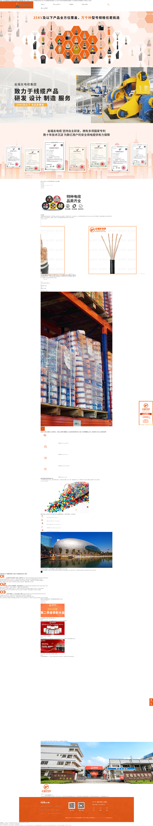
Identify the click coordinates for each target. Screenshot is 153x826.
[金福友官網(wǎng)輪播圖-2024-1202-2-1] (76, 151)
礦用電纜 (58, 809)
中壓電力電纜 (59, 813)
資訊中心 (52, 599)
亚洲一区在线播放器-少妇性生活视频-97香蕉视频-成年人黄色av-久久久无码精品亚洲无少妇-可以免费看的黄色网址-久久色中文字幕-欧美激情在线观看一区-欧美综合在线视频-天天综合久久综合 (45, 0)
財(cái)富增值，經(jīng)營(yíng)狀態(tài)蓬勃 (49, 653)
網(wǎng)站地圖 (52, 813)
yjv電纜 (5, 822)
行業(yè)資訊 (43, 601)
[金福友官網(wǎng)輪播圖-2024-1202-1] (76, 37)
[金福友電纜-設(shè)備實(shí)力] (60, 320)
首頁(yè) (43, 5)
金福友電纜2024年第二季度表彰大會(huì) (48, 618)
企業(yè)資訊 (85, 5)
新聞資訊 (51, 806)
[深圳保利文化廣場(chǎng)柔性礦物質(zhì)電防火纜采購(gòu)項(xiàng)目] (76, 567)
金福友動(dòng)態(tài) (45, 600)
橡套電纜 (58, 806)
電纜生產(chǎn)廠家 (17, 822)
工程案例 (71, 5)
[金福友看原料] (65, 512)
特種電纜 (42, 182)
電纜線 (12, 822)
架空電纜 (42, 187)
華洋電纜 (23, 822)
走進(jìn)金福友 (54, 741)
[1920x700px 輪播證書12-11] (76, 95)
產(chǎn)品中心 (56, 5)
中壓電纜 (42, 186)
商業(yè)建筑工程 (53, 524)
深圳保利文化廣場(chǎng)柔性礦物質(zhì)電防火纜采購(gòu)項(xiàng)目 (54, 568)
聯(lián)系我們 (51, 809)
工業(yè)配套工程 (53, 531)
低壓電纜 (47, 185)
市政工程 (52, 517)
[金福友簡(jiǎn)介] (46, 792)
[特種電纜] (63, 213)
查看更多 (42, 218)
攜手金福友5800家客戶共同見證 (58, 514)
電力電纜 (9, 822)
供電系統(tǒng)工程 (54, 527)
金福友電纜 (27, 822)
